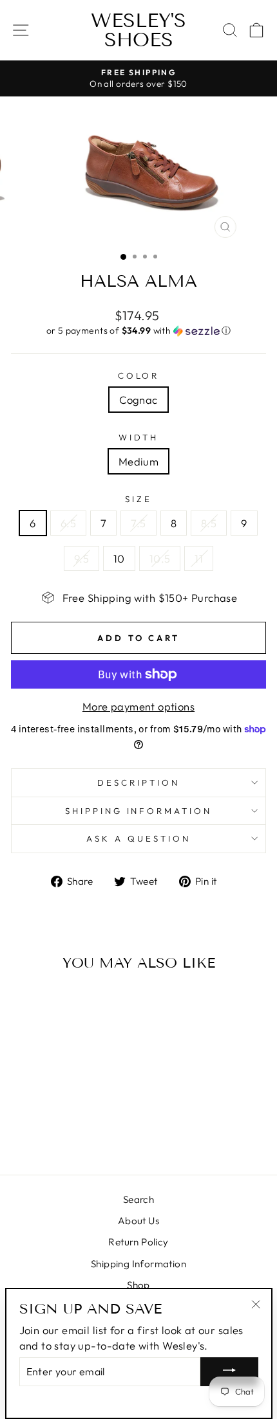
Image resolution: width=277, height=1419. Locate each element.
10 (119, 558)
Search (138, 1199)
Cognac (138, 399)
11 (199, 558)
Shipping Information (138, 1264)
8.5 (208, 523)
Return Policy (138, 1242)
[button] (138, 331)
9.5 (81, 558)
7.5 (138, 523)
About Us (138, 1221)
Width (139, 437)
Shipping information (139, 811)
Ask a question (138, 838)
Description (138, 782)
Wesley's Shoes (138, 30)
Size (138, 499)
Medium (138, 461)
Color (139, 375)
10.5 (160, 558)
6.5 (68, 523)
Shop (138, 1285)
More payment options (138, 706)
